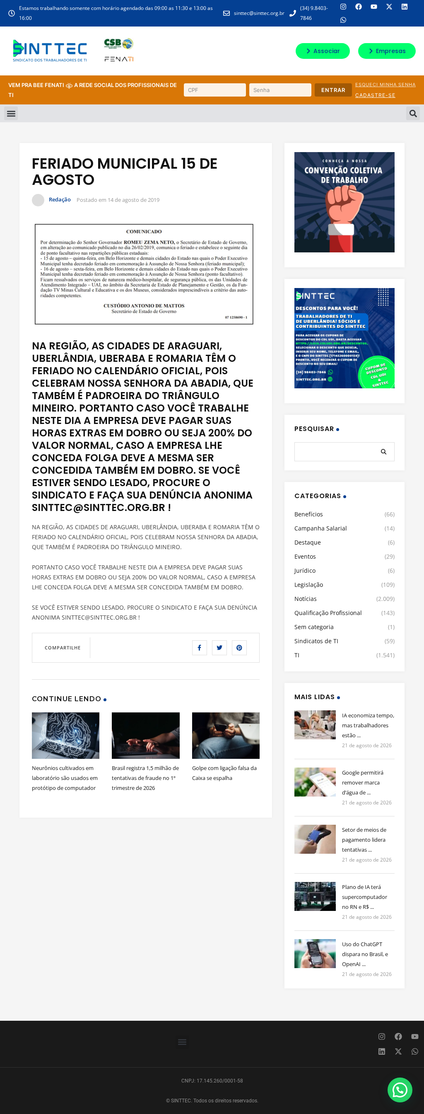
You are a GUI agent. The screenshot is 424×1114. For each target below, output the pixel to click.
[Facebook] (358, 6)
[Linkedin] (404, 6)
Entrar (333, 90)
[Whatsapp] (343, 20)
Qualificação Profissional (328, 613)
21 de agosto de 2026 (367, 745)
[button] (11, 113)
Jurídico (305, 570)
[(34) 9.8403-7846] (292, 13)
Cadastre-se (375, 95)
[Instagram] (343, 6)
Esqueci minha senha (385, 84)
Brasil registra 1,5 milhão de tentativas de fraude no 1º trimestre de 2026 (145, 778)
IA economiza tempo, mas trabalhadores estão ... (368, 725)
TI (296, 655)
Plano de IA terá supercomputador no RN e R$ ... (364, 897)
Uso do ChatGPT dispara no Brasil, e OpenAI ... (365, 954)
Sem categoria (314, 627)
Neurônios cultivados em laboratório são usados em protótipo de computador (65, 778)
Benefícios (308, 514)
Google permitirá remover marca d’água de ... (362, 782)
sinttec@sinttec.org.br (259, 13)
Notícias (305, 599)
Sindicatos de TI (316, 641)
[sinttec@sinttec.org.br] (226, 13)
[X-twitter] (389, 6)
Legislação (308, 584)
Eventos (305, 556)
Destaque (307, 542)
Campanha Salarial (320, 528)
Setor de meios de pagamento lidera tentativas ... (364, 839)
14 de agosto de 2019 (133, 199)
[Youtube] (374, 6)
